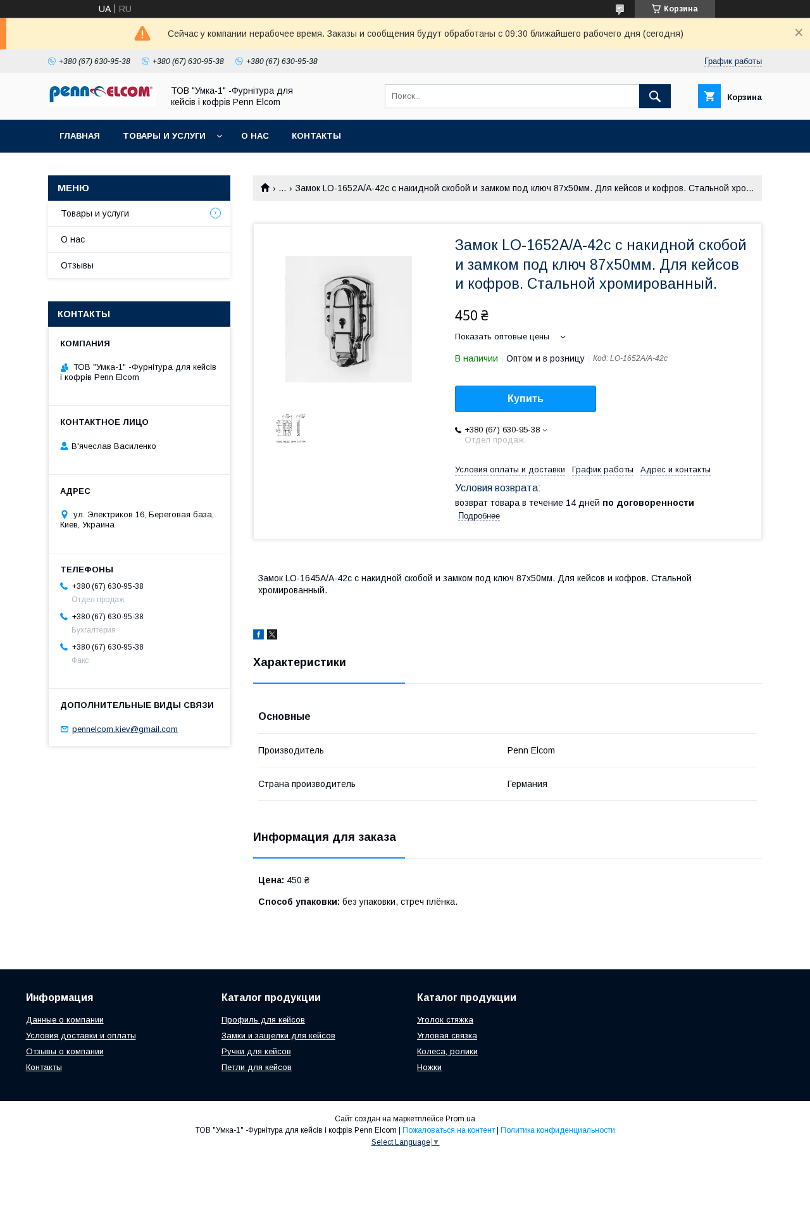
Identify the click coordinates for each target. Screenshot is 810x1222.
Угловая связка (447, 1035)
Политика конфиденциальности (558, 1130)
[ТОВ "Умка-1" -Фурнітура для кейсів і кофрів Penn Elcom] (102, 103)
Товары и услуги (164, 136)
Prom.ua (460, 1118)
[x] (272, 636)
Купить (526, 398)
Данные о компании (65, 1019)
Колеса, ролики (447, 1051)
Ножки (429, 1067)
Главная (79, 136)
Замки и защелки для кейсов (278, 1035)
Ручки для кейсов (256, 1051)
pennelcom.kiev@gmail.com (125, 729)
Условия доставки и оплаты (81, 1035)
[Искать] (655, 96)
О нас (255, 136)
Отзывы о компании (65, 1051)
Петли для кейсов (256, 1067)
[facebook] (258, 636)
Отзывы (77, 265)
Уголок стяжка (445, 1019)
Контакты (316, 136)
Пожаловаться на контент (448, 1130)
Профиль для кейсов (263, 1019)
